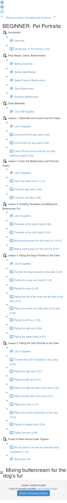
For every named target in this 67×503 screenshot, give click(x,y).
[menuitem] (2, 8)
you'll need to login (47, 488)
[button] (2, 3)
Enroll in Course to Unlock (33, 493)
